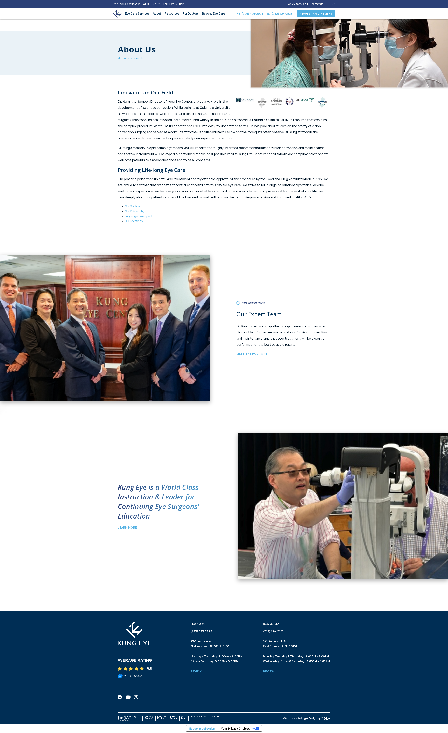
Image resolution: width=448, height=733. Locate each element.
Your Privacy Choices (235, 728)
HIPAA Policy (173, 717)
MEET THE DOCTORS (252, 353)
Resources (172, 13)
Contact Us (316, 4)
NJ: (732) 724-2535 (279, 14)
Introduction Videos (253, 303)
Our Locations (134, 221)
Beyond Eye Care (213, 13)
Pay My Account (296, 4)
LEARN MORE (127, 527)
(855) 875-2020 (155, 4)
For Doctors (191, 13)
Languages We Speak (139, 216)
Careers (215, 716)
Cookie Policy (161, 717)
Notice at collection (202, 728)
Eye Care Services (137, 13)
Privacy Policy (149, 717)
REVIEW (196, 671)
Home (122, 58)
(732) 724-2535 (273, 631)
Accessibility (198, 716)
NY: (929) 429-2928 (250, 14)
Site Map (183, 717)
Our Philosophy (134, 211)
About (157, 13)
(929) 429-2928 (201, 631)
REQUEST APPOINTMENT (316, 13)
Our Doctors (133, 206)
